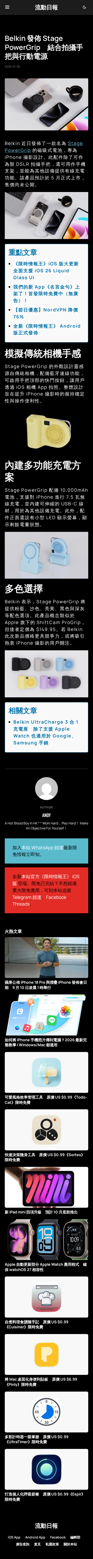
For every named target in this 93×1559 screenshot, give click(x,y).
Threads (21, 904)
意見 (37, 1544)
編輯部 (75, 1537)
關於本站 (70, 1544)
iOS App (14, 1537)
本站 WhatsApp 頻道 (42, 847)
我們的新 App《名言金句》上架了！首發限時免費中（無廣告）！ (46, 294)
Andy (46, 815)
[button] (7, 7)
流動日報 (46, 7)
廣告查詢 (22, 1544)
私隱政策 (52, 1544)
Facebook (56, 897)
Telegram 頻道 (26, 897)
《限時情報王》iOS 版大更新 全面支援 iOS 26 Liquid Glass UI (48, 271)
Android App (35, 1537)
